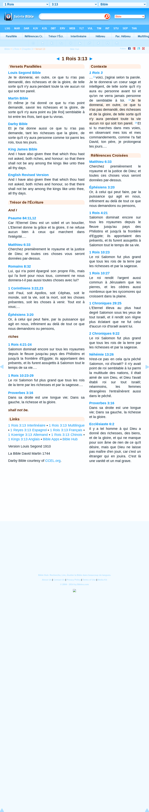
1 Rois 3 (96, 73)
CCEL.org (53, 461)
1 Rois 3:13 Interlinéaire (26, 425)
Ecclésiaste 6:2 (101, 424)
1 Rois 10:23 (99, 252)
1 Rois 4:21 (98, 213)
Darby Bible (18, 124)
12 (94, 77)
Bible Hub (70, 439)
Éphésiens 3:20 (21, 315)
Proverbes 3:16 (20, 393)
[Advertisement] (74, 497)
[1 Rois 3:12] (5, 375)
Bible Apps (51, 439)
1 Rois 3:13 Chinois (66, 435)
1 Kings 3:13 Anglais (24, 439)
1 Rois (15, 49)
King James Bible (22, 149)
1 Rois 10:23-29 (21, 375)
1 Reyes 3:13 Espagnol (28, 430)
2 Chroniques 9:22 (104, 333)
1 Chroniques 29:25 (105, 303)
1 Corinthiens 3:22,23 (25, 288)
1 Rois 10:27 (99, 273)
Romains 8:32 (19, 266)
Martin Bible (18, 98)
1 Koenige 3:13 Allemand (28, 435)
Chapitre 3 (27, 49)
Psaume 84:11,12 (22, 218)
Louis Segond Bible (24, 73)
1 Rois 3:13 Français (66, 430)
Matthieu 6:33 (19, 245)
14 (136, 123)
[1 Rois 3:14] (144, 375)
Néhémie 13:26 (101, 354)
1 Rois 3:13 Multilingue (67, 425)
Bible (7, 49)
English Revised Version (28, 175)
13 (129, 100)
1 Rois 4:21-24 (20, 344)
